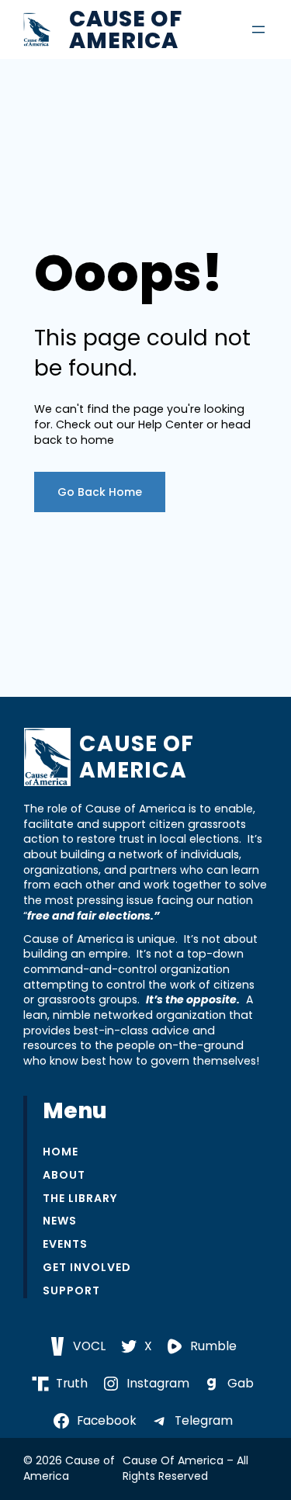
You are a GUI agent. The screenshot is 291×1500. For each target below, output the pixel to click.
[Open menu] (258, 29)
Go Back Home (99, 492)
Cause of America (125, 29)
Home (60, 1152)
